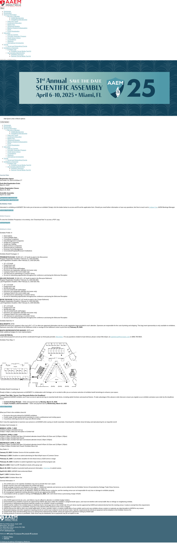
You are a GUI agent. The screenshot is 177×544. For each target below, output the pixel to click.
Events (6, 44)
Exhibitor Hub (11, 49)
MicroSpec (59, 337)
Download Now (5, 223)
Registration (8, 13)
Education (7, 33)
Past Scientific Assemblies (8, 198)
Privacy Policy (8, 537)
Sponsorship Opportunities (16, 53)
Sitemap (6, 538)
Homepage (7, 11)
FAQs (9, 29)
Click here (46, 468)
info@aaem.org (10, 530)
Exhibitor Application (6, 210)
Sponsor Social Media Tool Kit (21, 56)
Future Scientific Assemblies (9, 200)
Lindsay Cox (153, 207)
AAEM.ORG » (3, 59)
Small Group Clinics (13, 38)
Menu (2, 8)
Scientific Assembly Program (16, 36)
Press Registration (13, 31)
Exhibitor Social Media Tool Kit (21, 51)
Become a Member (13, 16)
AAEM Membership (17, 18)
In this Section (4, 122)
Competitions (11, 39)
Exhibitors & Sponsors (11, 48)
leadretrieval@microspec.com (120, 337)
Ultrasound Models (13, 26)
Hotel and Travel (12, 21)
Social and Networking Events (17, 46)
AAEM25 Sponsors (17, 54)
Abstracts (10, 41)
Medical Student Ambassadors (17, 28)
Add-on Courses (12, 34)
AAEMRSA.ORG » (11, 59)
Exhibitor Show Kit (6, 406)
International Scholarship (15, 43)
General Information (10, 15)
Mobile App (11, 24)
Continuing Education (14, 23)
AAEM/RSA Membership (19, 19)
